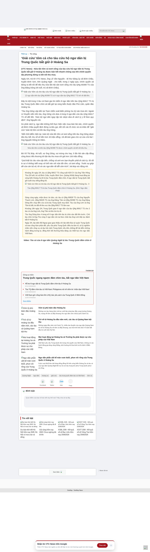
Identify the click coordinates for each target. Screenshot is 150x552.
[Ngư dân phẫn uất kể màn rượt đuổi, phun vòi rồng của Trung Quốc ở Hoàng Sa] (29, 363)
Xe (105, 37)
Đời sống (99, 37)
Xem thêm (27, 301)
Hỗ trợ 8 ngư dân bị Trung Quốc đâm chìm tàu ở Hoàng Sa (48, 284)
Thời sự (15, 37)
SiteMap (69, 490)
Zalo (61, 385)
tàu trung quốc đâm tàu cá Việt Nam (72, 375)
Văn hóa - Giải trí (78, 37)
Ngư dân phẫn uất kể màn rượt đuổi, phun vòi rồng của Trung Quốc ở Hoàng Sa (65, 359)
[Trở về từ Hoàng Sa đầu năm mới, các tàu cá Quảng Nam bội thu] (29, 325)
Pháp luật (66, 37)
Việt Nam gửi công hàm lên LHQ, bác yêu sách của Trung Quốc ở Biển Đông (55, 295)
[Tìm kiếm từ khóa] (124, 30)
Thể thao (41, 37)
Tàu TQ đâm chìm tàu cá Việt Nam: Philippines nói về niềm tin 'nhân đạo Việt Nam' (57, 289)
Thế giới (49, 37)
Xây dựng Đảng (49, 47)
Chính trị (23, 47)
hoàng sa (45, 375)
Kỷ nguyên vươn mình (64, 47)
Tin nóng (39, 47)
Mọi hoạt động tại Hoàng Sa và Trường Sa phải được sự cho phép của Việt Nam (64, 338)
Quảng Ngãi (26, 375)
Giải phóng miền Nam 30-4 (81, 47)
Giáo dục (57, 37)
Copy (70, 385)
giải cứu (54, 375)
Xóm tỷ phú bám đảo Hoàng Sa (51, 308)
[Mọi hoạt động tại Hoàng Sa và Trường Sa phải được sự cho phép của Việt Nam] (29, 345)
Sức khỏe (90, 37)
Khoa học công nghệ (116, 37)
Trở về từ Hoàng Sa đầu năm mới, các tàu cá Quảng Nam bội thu (64, 320)
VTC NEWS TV (24, 37)
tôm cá (89, 375)
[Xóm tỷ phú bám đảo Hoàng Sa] (29, 311)
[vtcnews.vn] (43, 381)
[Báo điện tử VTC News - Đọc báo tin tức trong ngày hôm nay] (36, 31)
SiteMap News (78, 490)
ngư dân (36, 375)
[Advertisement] (114, 85)
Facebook (43, 385)
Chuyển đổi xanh (132, 37)
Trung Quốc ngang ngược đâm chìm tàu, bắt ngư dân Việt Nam (56, 278)
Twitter (52, 385)
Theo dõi (102, 545)
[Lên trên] (145, 547)
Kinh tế (33, 37)
